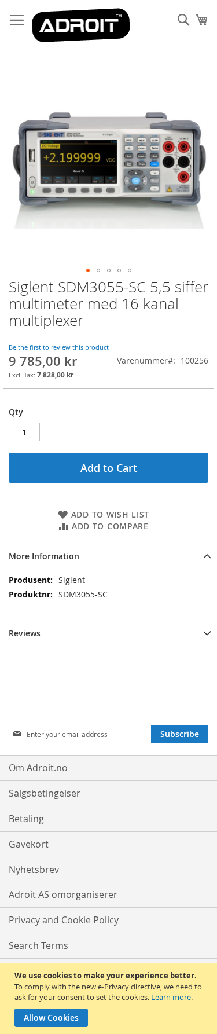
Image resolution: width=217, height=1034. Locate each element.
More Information (44, 556)
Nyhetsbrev (34, 869)
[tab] (108, 556)
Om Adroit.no (38, 767)
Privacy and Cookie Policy (64, 920)
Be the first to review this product (59, 347)
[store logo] (81, 25)
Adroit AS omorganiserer (63, 894)
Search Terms (38, 945)
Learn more (171, 997)
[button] (88, 270)
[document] (109, 998)
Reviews (25, 633)
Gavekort (29, 844)
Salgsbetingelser (44, 793)
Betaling (26, 818)
